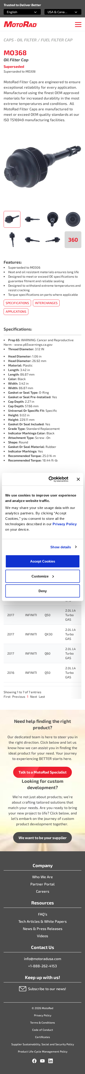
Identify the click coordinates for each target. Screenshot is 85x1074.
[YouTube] (42, 1061)
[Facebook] (34, 1061)
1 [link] (27, 696)
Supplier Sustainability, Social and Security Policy (42, 1044)
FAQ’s (42, 914)
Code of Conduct (42, 1029)
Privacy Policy (65, 524)
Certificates (42, 1037)
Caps (9, 39)
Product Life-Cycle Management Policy (42, 1051)
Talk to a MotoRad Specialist (43, 772)
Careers (42, 891)
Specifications (17, 303)
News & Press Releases (42, 928)
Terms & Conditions (42, 1022)
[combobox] (17, 12)
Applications (16, 311)
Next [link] (33, 696)
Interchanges (46, 303)
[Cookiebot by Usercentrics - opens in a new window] (50, 479)
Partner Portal (42, 884)
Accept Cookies (42, 561)
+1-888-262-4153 (42, 966)
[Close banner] (78, 479)
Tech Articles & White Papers (42, 921)
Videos (42, 936)
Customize (40, 576)
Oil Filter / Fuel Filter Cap (45, 39)
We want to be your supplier (43, 837)
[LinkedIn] (50, 1061)
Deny (43, 591)
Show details (60, 547)
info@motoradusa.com (42, 958)
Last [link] (42, 696)
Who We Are (42, 877)
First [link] (7, 696)
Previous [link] (18, 696)
